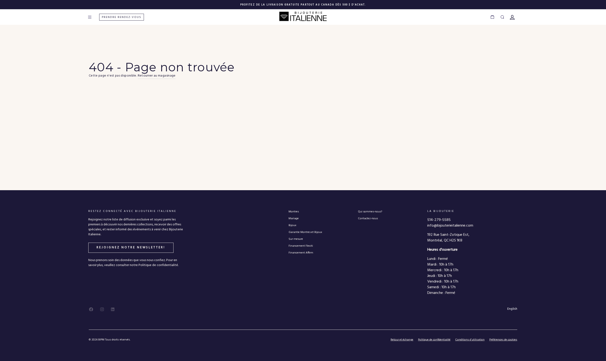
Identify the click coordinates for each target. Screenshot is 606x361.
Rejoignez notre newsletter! (131, 247)
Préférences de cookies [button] (503, 340)
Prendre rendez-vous (121, 17)
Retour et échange (402, 339)
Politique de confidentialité (434, 339)
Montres (294, 211)
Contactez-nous (368, 218)
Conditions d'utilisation (470, 339)
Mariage (294, 218)
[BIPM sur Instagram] (102, 309)
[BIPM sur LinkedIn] (112, 309)
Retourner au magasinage (157, 75)
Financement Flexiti (301, 246)
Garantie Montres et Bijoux (305, 232)
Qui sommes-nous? (370, 211)
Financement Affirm (301, 252)
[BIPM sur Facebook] (91, 309)
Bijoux (292, 225)
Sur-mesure (296, 239)
